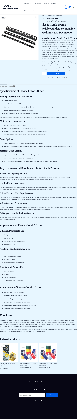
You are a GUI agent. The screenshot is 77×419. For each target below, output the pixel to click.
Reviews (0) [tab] (11, 86)
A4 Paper (26, 3)
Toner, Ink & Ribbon (49, 3)
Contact (43, 381)
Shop (30, 381)
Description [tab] (3, 86)
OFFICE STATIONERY (56, 15)
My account (51, 381)
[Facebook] (38, 400)
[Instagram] (35, 400)
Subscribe (52, 395)
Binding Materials (46, 15)
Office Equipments (29, 11)
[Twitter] (41, 400)
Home (24, 381)
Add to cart (56, 73)
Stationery (37, 3)
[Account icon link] (73, 7)
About (36, 381)
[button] (30, 3)
